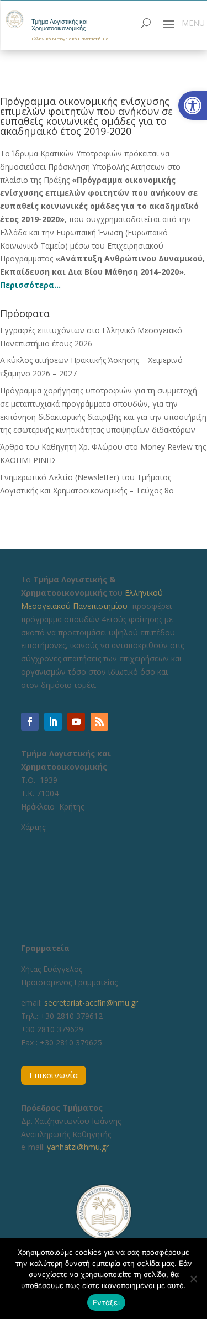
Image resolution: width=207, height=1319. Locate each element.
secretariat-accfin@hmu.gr (91, 1002)
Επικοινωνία (53, 1074)
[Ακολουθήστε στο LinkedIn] (53, 722)
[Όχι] (193, 1278)
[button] (192, 105)
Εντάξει (106, 1302)
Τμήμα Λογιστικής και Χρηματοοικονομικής (59, 25)
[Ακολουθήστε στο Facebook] (30, 722)
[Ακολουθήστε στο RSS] (99, 722)
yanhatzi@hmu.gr (78, 1147)
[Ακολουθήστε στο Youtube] (76, 722)
